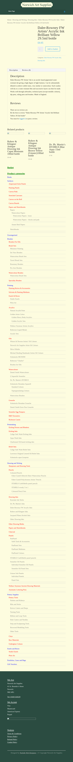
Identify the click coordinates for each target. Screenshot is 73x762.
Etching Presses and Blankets (19, 427)
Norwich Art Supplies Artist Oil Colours (24, 345)
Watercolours (13, 369)
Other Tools (14, 631)
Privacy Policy (12, 736)
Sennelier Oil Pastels (17, 562)
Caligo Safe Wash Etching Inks (21, 434)
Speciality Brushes (15, 280)
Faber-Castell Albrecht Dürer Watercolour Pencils (29, 476)
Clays (11, 636)
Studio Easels (14, 299)
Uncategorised (12, 235)
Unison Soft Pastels (17, 573)
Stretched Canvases (15, 195)
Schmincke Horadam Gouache (20, 403)
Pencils (11, 470)
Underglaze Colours (16, 644)
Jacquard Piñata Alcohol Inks (20, 515)
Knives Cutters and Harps (19, 608)
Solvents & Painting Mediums (19, 292)
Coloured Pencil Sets (19, 491)
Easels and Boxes (13, 649)
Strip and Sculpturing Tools (19, 624)
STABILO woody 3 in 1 (20, 487)
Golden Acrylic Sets (18, 321)
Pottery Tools (13, 597)
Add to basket (52, 49)
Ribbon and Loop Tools (18, 616)
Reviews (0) (26, 70)
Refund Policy (12, 739)
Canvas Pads (13, 192)
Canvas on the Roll (15, 199)
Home (9, 20)
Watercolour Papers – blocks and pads (26, 220)
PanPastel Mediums (18, 549)
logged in (22, 119)
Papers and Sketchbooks (17, 207)
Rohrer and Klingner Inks (19, 512)
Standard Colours (18, 387)
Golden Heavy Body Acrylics (22, 317)
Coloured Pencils (16, 473)
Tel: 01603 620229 (13, 697)
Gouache (12, 400)
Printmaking (11, 424)
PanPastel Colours (18, 553)
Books (9, 177)
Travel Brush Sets (16, 260)
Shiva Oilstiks (15, 349)
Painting (10, 285)
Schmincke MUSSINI (17, 357)
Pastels (11, 536)
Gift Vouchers (12, 664)
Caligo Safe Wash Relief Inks (20, 450)
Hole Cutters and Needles (19, 620)
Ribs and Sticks (15, 604)
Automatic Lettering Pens (17, 590)
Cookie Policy (12, 742)
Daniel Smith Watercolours (19, 372)
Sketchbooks (14, 229)
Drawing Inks (32, 20)
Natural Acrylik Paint (17, 310)
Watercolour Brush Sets (18, 256)
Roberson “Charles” (17, 361)
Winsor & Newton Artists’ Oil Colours (23, 341)
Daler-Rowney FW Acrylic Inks (49, 20)
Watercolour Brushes (16, 273)
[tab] (13, 70)
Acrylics (12, 308)
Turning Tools (15, 612)
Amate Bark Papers (18, 224)
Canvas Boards (14, 203)
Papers (12, 210)
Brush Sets (12, 246)
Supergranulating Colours (20, 391)
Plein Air (13, 303)
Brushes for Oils (15, 365)
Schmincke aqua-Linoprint (19, 457)
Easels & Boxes (14, 296)
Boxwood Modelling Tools (19, 627)
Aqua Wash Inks (16, 438)
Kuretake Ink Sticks (17, 500)
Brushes (10, 239)
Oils (10, 338)
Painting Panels (14, 188)
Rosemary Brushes (16, 264)
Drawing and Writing (20, 20)
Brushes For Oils (14, 242)
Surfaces (10, 181)
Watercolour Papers (18, 213)
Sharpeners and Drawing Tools (19, 466)
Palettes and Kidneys (17, 600)
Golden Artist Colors (17, 314)
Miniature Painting (16, 249)
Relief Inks (12, 447)
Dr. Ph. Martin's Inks (17, 504)
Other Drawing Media (16, 524)
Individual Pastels (18, 576)
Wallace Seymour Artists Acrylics (21, 326)
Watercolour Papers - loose (22, 216)
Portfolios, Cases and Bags (16, 660)
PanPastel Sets (17, 545)
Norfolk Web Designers (28, 753)
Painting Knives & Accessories (19, 288)
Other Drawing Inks (17, 519)
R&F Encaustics (14, 416)
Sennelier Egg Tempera (17, 412)
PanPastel (13, 539)
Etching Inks (13, 431)
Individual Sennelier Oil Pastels (22, 565)
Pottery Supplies (13, 595)
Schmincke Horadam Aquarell (20, 384)
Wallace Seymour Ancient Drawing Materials (24, 586)
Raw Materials (14, 640)
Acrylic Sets (14, 334)
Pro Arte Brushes (16, 268)
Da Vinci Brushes (16, 252)
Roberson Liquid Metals (18, 330)
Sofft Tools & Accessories (21, 541)
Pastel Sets (15, 580)
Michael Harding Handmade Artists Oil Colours (26, 353)
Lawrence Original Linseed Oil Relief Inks (25, 454)
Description (13, 70)
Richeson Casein (14, 420)
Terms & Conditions (14, 734)
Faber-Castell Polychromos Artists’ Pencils (26, 480)
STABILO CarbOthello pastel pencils (24, 483)
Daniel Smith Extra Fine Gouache (22, 407)
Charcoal (12, 532)
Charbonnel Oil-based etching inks (22, 442)
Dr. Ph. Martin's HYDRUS (19, 380)
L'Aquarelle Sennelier (17, 376)
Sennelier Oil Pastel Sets (20, 568)
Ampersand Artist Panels (17, 184)
